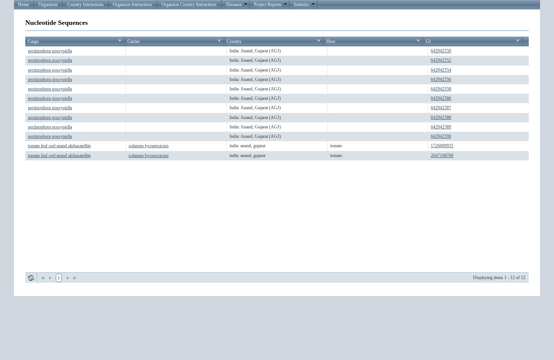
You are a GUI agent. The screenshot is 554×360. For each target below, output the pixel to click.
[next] (67, 278)
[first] (43, 278)
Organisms (48, 4)
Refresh (31, 278)
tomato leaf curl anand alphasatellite (59, 145)
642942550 (441, 50)
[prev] (49, 278)
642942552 (441, 60)
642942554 (441, 70)
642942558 (441, 89)
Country (234, 41)
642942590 (441, 136)
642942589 (441, 127)
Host (330, 41)
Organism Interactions (132, 4)
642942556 (441, 79)
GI (428, 41)
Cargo (33, 41)
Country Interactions (85, 4)
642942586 (441, 98)
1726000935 (442, 145)
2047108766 (442, 155)
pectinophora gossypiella (50, 50)
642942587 (441, 107)
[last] (74, 278)
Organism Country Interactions (189, 4)
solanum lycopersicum (148, 145)
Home (23, 4)
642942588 (441, 117)
